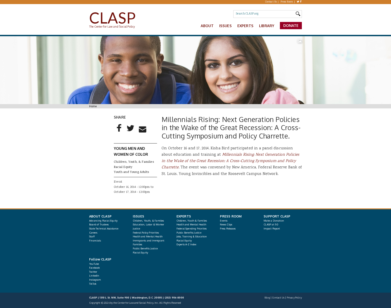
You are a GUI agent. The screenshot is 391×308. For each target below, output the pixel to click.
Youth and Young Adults (131, 172)
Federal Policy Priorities (146, 232)
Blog (267, 297)
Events (223, 220)
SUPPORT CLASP (277, 216)
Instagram (95, 279)
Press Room (287, 2)
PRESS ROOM (231, 216)
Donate (291, 25)
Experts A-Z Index (186, 244)
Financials (95, 240)
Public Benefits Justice (145, 248)
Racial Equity (123, 167)
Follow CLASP (100, 259)
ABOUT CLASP (100, 216)
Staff (92, 236)
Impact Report (272, 228)
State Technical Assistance (104, 228)
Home (93, 106)
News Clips (226, 224)
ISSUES (138, 216)
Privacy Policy (294, 297)
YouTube (94, 263)
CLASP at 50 (271, 224)
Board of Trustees (99, 224)
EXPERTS (183, 216)
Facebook (94, 267)
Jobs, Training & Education (191, 236)
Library (266, 26)
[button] (119, 131)
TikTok (92, 283)
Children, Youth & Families (191, 220)
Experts (245, 26)
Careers (93, 232)
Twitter (93, 271)
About (207, 26)
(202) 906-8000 (174, 297)
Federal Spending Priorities (191, 228)
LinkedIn (94, 275)
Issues (225, 26)
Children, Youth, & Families (134, 162)
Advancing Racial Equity (103, 220)
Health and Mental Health (147, 236)
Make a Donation (274, 220)
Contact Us (271, 2)
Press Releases (227, 228)
